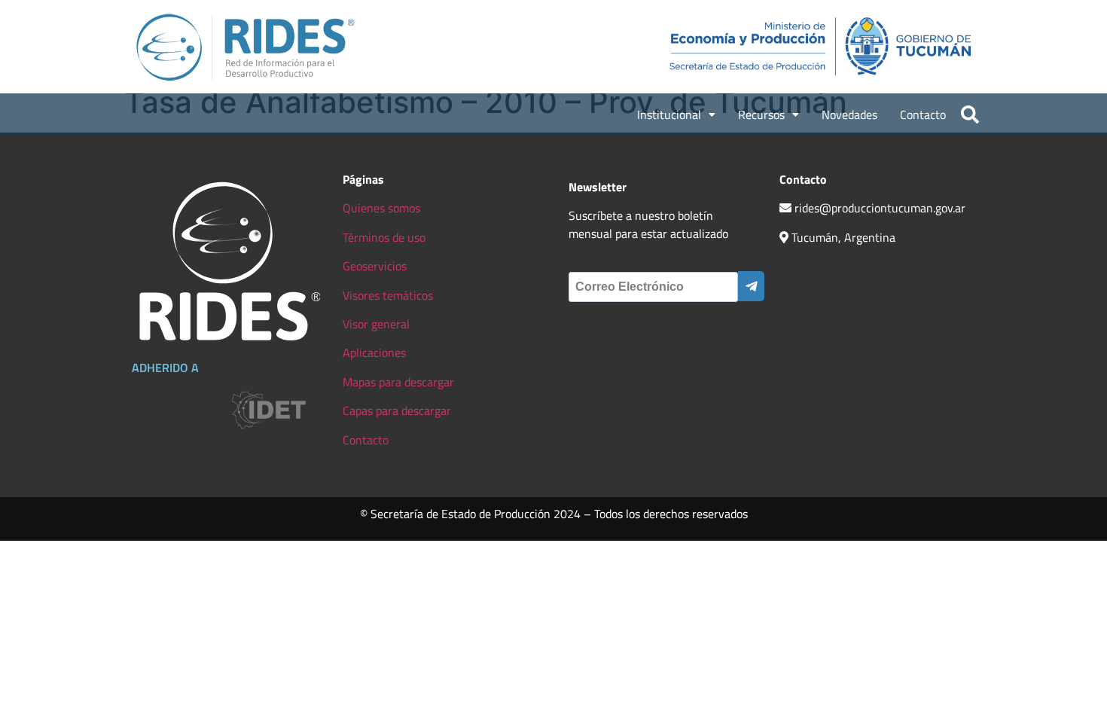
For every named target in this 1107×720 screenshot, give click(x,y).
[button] (676, 114)
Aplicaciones (374, 352)
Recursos (761, 114)
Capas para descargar (397, 410)
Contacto (923, 114)
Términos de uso (384, 237)
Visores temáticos (388, 295)
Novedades (849, 114)
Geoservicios (375, 266)
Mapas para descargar (398, 382)
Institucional (669, 114)
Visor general (376, 324)
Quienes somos (381, 208)
